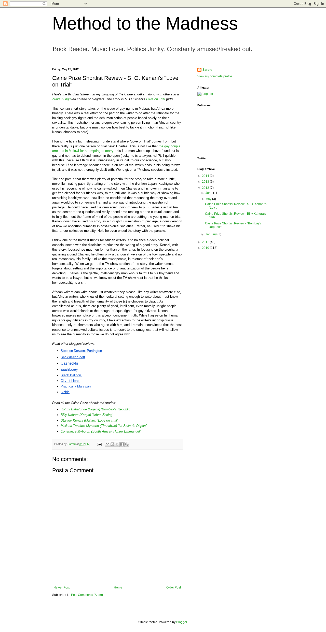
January (212, 234)
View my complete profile (214, 76)
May (209, 199)
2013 (206, 181)
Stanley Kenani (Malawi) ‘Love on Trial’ (89, 420)
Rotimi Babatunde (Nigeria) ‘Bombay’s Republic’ (96, 409)
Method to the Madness (145, 23)
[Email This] (107, 444)
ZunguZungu (61, 99)
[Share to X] (117, 444)
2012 (206, 188)
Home (118, 587)
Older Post (173, 587)
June (209, 193)
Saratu (207, 69)
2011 (206, 242)
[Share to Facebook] (122, 444)
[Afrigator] (205, 94)
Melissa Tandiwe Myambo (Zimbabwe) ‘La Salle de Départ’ (104, 426)
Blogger (181, 622)
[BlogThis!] (112, 444)
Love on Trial (155, 99)
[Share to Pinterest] (126, 444)
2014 (206, 176)
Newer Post (61, 587)
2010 (206, 248)
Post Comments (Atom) (87, 595)
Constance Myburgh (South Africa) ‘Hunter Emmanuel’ (101, 431)
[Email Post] (99, 444)
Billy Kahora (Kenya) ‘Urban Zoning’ (87, 415)
